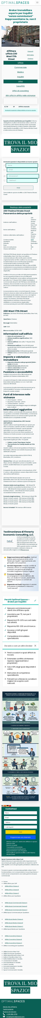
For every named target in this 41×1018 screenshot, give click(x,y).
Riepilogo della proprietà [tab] (20, 207)
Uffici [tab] (20, 81)
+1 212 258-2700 (11, 1014)
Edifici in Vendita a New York (12, 957)
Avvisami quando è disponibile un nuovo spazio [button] (20, 110)
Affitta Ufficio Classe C (12, 893)
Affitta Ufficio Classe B (12, 890)
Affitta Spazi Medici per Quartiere (14, 929)
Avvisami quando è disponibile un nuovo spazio (20, 162)
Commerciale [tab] (20, 67)
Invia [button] (18, 188)
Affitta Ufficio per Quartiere (12, 896)
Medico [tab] (20, 72)
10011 (32, 240)
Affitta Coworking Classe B (13, 939)
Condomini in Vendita (10, 961)
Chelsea (30, 59)
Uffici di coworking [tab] (20, 91)
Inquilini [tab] (20, 77)
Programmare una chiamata (20, 837)
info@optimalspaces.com (15, 1017)
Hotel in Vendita (8, 964)
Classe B (30, 51)
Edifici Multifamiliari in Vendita (12, 959)
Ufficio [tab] (20, 62)
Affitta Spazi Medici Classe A (14, 919)
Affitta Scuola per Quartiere (12, 953)
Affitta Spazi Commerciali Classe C (16, 910)
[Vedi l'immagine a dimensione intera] (20, 36)
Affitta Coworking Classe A (13, 936)
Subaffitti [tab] (20, 86)
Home (5, 881)
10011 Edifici (30, 55)
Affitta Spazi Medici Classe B (14, 923)
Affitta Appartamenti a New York (13, 955)
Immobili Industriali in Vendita (12, 966)
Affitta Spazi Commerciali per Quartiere (16, 912)
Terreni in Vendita (9, 968)
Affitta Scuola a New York (11, 952)
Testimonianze (8, 1009)
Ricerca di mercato (9, 1012)
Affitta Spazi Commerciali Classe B (16, 906)
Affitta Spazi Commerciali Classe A (16, 903)
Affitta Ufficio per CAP (10, 883)
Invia (20, 832)
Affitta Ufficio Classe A (12, 886)
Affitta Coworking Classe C (13, 943)
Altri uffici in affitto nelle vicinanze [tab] (20, 95)
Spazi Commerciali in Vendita (13, 970)
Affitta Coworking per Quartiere (13, 946)
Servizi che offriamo (10, 1007)
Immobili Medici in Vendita (11, 962)
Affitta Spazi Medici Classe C (14, 926)
